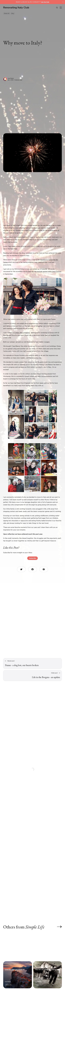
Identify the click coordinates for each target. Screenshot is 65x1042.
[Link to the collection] (58, 926)
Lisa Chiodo (11, 78)
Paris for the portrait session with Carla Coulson (44, 271)
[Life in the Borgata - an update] (32, 675)
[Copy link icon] (43, 569)
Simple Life (6, 13)
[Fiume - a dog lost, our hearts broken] (32, 663)
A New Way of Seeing (22, 333)
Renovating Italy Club (16, 7)
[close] (63, 2)
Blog (13, 13)
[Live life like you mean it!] (17, 974)
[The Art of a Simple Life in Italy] (47, 974)
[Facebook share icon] (32, 569)
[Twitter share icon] (21, 569)
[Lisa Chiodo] (5, 79)
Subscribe (32, 558)
